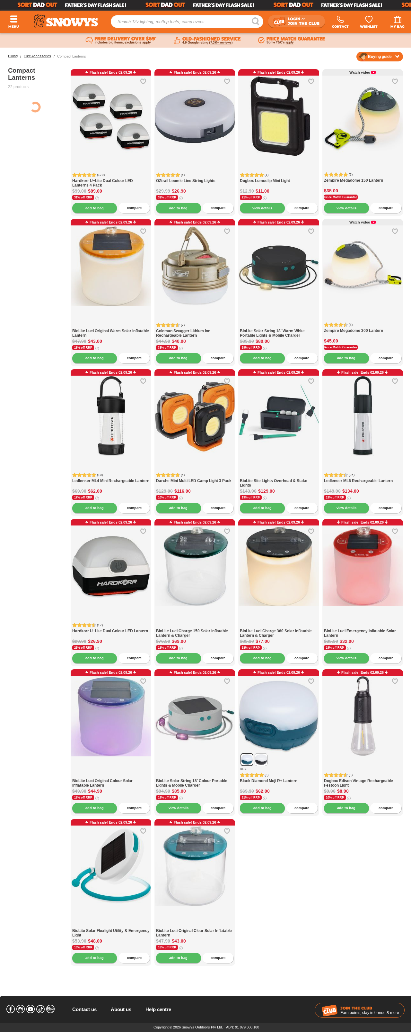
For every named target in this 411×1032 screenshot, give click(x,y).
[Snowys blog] (50, 1009)
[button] (142, 121)
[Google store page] (207, 40)
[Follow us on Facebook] (10, 1009)
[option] (111, 109)
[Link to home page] (65, 21)
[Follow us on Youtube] (30, 1009)
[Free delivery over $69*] (121, 40)
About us (121, 1009)
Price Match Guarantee (340, 197)
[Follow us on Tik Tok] (40, 1009)
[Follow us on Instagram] (20, 1009)
